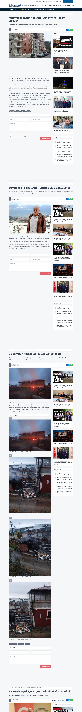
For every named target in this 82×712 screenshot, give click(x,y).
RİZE (46, 5)
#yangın (27, 644)
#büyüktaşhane (13, 644)
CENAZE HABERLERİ (66, 5)
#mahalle (21, 644)
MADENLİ (26, 5)
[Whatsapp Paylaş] (71, 30)
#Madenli (12, 111)
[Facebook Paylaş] (67, 30)
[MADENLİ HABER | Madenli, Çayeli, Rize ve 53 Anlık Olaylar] (15, 5)
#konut (23, 111)
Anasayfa (11, 13)
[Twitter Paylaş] (69, 30)
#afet (18, 111)
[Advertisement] (30, 68)
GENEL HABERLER (57, 5)
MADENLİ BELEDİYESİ (34, 5)
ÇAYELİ (42, 5)
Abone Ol (54, 29)
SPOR (49, 5)
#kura (28, 111)
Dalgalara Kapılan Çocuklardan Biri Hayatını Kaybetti (34, 9)
